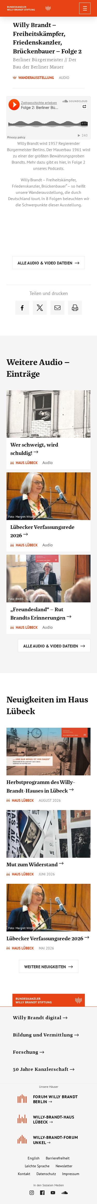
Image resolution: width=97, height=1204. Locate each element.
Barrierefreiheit (58, 1158)
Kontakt (24, 1173)
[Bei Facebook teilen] (22, 308)
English (34, 1158)
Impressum (70, 1173)
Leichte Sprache (37, 1166)
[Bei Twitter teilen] (40, 308)
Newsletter (64, 1166)
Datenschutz (46, 1173)
